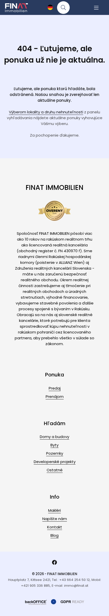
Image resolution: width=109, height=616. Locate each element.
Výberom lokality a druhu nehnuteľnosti (46, 112)
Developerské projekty (55, 461)
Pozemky (54, 453)
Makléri (54, 510)
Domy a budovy (54, 436)
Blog (54, 535)
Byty (54, 445)
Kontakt (54, 527)
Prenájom (55, 396)
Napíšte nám (54, 518)
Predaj (55, 388)
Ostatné (55, 470)
